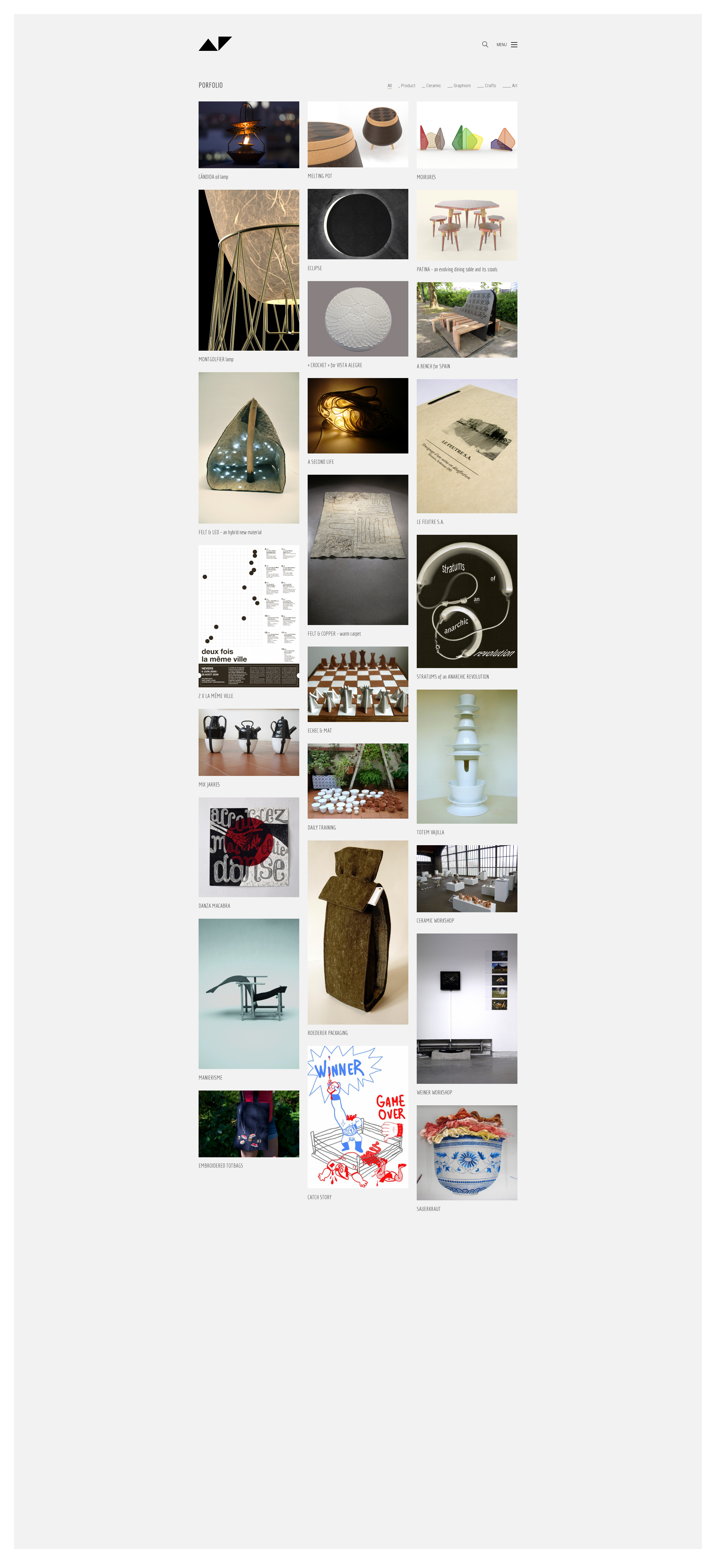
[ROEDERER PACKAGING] (358, 932)
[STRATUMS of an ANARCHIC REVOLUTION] (467, 601)
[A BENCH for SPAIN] (467, 320)
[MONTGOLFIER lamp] (249, 270)
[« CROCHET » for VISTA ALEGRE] (358, 319)
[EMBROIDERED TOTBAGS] (249, 1124)
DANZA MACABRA (214, 906)
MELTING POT (320, 176)
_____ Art (510, 85)
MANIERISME (210, 1078)
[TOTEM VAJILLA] (467, 757)
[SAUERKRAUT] (467, 1152)
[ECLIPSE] (358, 224)
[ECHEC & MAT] (358, 684)
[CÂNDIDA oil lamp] (249, 134)
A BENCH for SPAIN (433, 366)
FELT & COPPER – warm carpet (334, 634)
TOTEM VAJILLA (430, 832)
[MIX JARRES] (249, 742)
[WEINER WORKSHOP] (467, 1008)
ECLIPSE (315, 268)
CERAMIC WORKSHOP (435, 921)
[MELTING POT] (358, 134)
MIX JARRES (209, 785)
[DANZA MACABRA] (249, 847)
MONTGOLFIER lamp (216, 359)
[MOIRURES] (467, 134)
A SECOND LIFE (321, 462)
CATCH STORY (319, 1197)
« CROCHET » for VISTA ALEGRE (335, 365)
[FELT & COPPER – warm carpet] (358, 550)
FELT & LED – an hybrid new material (230, 532)
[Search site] (485, 45)
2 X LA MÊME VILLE (216, 696)
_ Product (406, 85)
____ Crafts (486, 85)
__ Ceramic (431, 85)
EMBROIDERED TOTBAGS (221, 1166)
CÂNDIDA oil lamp (213, 177)
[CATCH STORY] (358, 1117)
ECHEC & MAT (320, 731)
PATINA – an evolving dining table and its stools (457, 269)
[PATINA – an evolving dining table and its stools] (467, 225)
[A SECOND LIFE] (358, 415)
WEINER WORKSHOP (434, 1092)
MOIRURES (426, 177)
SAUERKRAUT (429, 1209)
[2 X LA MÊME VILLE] (249, 616)
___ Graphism (459, 85)
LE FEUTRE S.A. (430, 522)
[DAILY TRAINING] (358, 781)
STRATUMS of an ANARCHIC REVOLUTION (453, 677)
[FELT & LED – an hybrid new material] (249, 448)
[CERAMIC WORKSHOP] (467, 878)
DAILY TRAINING (322, 828)
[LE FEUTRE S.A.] (467, 446)
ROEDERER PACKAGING (328, 1033)
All (390, 85)
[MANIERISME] (249, 994)
